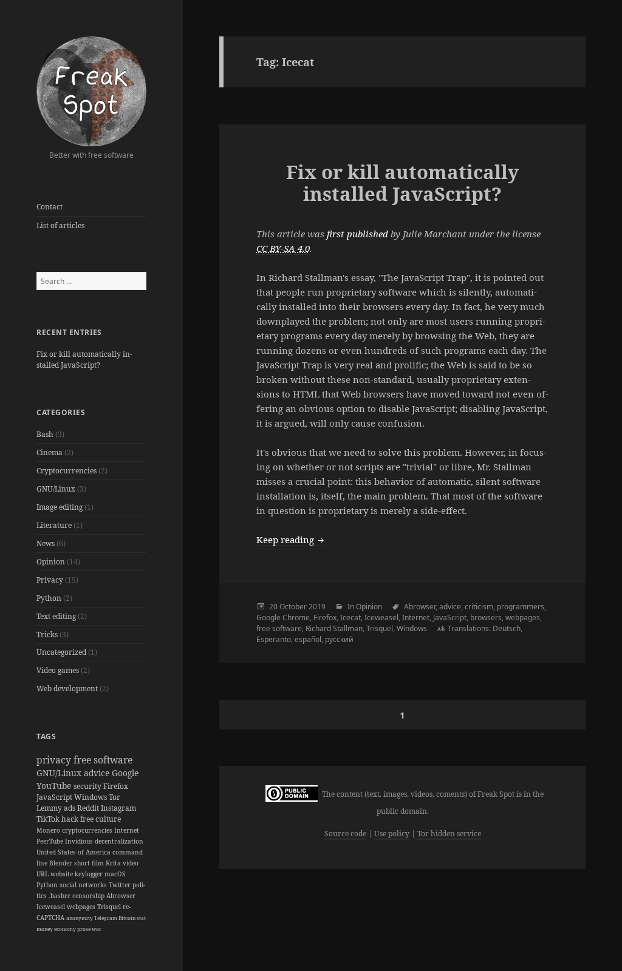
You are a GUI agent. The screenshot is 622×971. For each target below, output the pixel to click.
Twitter (120, 885)
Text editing (56, 616)
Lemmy (50, 808)
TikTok (48, 819)
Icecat (350, 617)
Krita (114, 863)
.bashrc (60, 895)
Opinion (50, 562)
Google (125, 773)
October (293, 606)
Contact (49, 206)
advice (98, 773)
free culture (100, 819)
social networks (84, 885)
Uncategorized (61, 652)
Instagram (118, 808)
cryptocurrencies (88, 830)
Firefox (115, 786)
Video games (57, 670)
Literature (54, 525)
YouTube (54, 785)
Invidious (80, 841)
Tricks (47, 634)
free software (102, 759)
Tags (46, 736)
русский (339, 639)
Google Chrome (283, 617)
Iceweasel (51, 906)
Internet (126, 830)
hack (70, 819)
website (62, 874)
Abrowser (120, 895)
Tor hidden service (449, 833)
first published (357, 234)
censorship (89, 895)
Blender (61, 863)
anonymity (80, 918)
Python (48, 598)
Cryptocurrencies (66, 470)
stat (141, 918)
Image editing (59, 507)
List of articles (60, 225)
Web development (67, 688)
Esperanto (273, 639)
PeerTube (50, 841)
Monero (49, 830)
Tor (114, 797)
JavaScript (55, 797)
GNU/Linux (55, 489)
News (45, 543)
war (96, 928)
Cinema (49, 452)
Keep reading (291, 539)
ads (70, 808)
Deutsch (507, 628)
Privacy (49, 580)
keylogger (89, 874)
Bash (44, 434)
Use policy (391, 833)
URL (43, 874)
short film (90, 863)
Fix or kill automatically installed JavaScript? (84, 359)
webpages (82, 906)
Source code (345, 833)
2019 (317, 606)
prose (84, 928)
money (45, 928)
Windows (91, 797)
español (308, 639)
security (88, 786)
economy (65, 928)
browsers (486, 617)
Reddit (89, 808)
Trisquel (110, 906)
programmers (520, 606)
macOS (115, 874)
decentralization (119, 841)
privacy (54, 759)
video (130, 863)
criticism (479, 606)
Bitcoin (127, 918)
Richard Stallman (334, 628)
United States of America (74, 852)
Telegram (106, 918)
